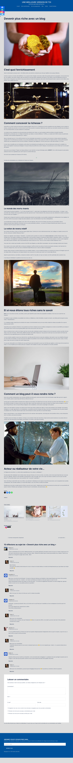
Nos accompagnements (35, 6)
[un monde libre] (58, 511)
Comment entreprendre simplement (16, 537)
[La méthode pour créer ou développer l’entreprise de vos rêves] (14, 511)
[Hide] (0, 16)
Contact (46, 6)
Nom (8, 696)
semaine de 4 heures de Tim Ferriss (19, 154)
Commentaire (10, 686)
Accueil (18, 6)
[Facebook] (2, 7)
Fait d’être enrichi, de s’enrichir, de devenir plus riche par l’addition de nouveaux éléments (40, 73)
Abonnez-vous (9, 748)
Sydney (5, 761)
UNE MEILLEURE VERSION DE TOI (36, 2)
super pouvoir (19, 485)
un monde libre (50, 517)
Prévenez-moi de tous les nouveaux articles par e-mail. (20, 713)
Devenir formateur (53, 6)
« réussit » (25, 135)
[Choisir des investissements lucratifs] (36, 511)
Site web (39, 702)
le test (31, 334)
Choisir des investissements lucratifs (32, 517)
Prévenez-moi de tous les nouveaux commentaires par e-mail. (21, 711)
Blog (42, 6)
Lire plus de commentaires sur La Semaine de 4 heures (16, 160)
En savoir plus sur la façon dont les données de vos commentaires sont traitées (44, 723)
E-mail (9, 702)
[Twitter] (2, 14)
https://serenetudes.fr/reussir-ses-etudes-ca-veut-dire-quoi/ (22, 581)
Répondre (11, 557)
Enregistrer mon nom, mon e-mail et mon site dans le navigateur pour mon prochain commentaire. (29, 708)
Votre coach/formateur (25, 6)
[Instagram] (6, 528)
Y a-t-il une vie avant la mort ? (27, 211)
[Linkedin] (2, 10)
